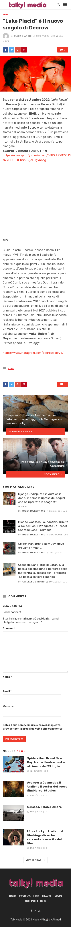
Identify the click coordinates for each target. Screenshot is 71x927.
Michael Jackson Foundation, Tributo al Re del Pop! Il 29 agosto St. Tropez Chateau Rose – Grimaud (43, 526)
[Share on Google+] (18, 49)
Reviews (25, 896)
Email (7, 691)
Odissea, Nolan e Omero (44, 807)
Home (12, 896)
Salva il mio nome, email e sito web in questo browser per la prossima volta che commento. (33, 727)
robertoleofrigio (33, 511)
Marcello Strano (33, 581)
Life (36, 896)
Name (7, 676)
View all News (33, 859)
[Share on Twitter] (11, 49)
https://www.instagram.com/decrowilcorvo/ (33, 353)
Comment (9, 628)
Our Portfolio (35, 901)
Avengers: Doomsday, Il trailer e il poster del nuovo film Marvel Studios (47, 786)
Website (8, 706)
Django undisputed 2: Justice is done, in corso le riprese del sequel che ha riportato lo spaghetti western (41, 500)
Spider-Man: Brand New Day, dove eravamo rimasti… (41, 545)
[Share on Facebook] (5, 49)
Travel (47, 896)
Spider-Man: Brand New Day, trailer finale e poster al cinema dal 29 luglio (46, 762)
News (5, 15)
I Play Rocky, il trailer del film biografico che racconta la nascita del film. (45, 837)
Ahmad (56, 919)
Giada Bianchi (22, 36)
